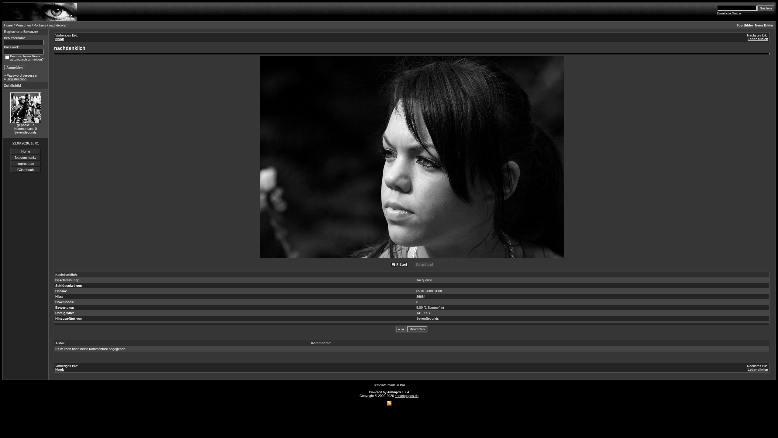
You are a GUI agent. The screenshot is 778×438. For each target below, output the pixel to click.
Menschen (23, 25)
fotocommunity (25, 157)
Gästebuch (25, 170)
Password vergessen (22, 75)
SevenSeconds (427, 318)
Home (8, 25)
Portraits (40, 25)
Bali (402, 385)
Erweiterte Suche (729, 13)
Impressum (25, 163)
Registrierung (16, 79)
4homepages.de (406, 396)
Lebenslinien (758, 39)
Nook (59, 39)
